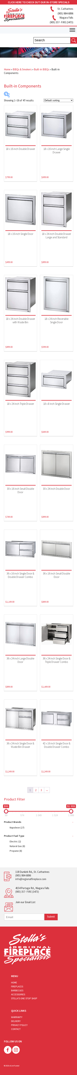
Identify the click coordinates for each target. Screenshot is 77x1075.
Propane (16, 850)
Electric (15, 841)
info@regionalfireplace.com (30, 879)
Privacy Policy (19, 1025)
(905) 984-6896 (23, 875)
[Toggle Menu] (72, 30)
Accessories (18, 994)
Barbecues (17, 990)
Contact (16, 1029)
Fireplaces (17, 986)
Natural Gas (17, 846)
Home (7, 69)
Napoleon (17, 827)
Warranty (16, 1017)
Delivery (16, 1021)
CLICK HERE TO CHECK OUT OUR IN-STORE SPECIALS (38, 2)
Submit (51, 916)
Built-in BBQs (41, 69)
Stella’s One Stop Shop (24, 998)
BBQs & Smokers (22, 69)
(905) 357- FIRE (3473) (27, 891)
